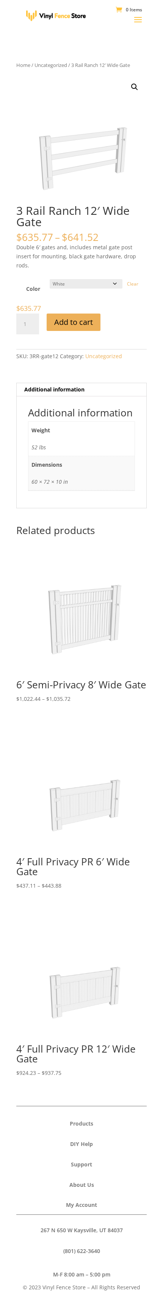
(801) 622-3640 (81, 1251)
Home (23, 65)
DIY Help (81, 1143)
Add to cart (73, 322)
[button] (134, 87)
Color (33, 288)
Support (81, 1164)
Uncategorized (50, 65)
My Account (81, 1204)
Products (81, 1123)
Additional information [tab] (54, 389)
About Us (81, 1184)
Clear (132, 284)
